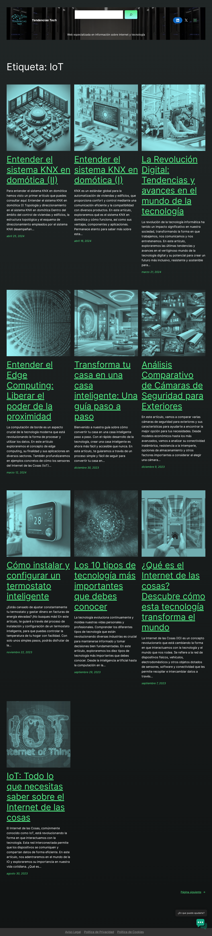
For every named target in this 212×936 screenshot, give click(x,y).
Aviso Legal (73, 932)
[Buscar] (131, 14)
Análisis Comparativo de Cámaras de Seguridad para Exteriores (172, 385)
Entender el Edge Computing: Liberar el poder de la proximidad (30, 391)
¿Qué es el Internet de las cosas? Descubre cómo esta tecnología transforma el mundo (173, 596)
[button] (201, 925)
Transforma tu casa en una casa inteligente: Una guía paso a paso (106, 391)
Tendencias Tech (44, 20)
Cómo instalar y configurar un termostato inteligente (38, 580)
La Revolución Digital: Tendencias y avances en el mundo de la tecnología (170, 185)
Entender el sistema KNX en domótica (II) (38, 169)
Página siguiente (193, 892)
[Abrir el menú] (195, 20)
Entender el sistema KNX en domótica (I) (106, 169)
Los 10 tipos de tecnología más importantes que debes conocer (105, 586)
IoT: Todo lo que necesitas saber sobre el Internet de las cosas (36, 797)
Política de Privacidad (99, 932)
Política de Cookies (130, 932)
